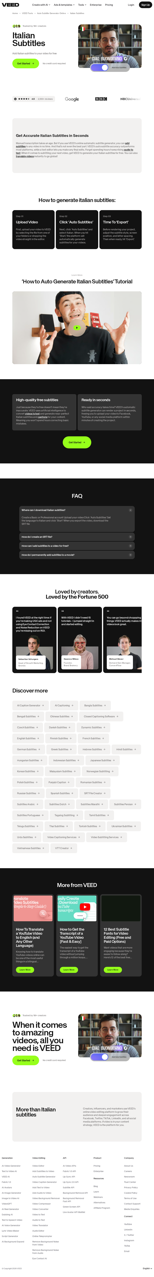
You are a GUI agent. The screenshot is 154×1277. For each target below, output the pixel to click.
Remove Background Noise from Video (45, 1243)
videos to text (32, 413)
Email (126, 1251)
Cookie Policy (130, 1193)
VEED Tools (27, 13)
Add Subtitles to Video (43, 1171)
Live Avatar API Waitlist (74, 1212)
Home (15, 13)
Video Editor (38, 1165)
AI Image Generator (11, 1193)
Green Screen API (71, 1206)
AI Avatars (7, 1187)
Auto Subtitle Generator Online (51, 13)
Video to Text (38, 1214)
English (146, 1268)
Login (131, 4)
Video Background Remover (46, 1198)
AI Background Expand (13, 1241)
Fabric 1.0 (6, 1182)
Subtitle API (68, 1187)
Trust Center (130, 1182)
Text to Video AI (9, 1171)
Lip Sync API (69, 1176)
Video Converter (40, 1209)
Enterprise (96, 4)
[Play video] (77, 327)
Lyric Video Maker (10, 1230)
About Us (128, 1165)
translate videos (25, 156)
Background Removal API (75, 1193)
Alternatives (99, 1202)
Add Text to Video (40, 1187)
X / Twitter (129, 1235)
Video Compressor (41, 1203)
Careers (128, 1171)
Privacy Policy (131, 1187)
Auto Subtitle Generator (43, 1176)
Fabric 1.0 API (69, 1171)
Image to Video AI (10, 1198)
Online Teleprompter (42, 1236)
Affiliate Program (102, 1208)
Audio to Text (38, 1220)
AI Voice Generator (11, 1225)
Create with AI (40, 4)
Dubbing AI (7, 1214)
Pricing (109, 4)
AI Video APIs (69, 1165)
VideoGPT (7, 1203)
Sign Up (145, 4)
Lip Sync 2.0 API (71, 1182)
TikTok (127, 1246)
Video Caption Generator (44, 1182)
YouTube (128, 1224)
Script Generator (10, 1236)
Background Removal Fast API (73, 1200)
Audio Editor (38, 1230)
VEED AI (6, 1176)
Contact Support (132, 1203)
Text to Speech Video (12, 1220)
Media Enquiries (131, 1209)
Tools (81, 4)
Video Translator (40, 1225)
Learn (96, 1191)
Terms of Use (130, 1198)
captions (42, 416)
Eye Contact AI (39, 1258)
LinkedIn (128, 1229)
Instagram (129, 1240)
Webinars (98, 1197)
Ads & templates (63, 4)
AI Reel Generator (10, 1209)
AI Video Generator (11, 1165)
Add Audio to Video (41, 1193)
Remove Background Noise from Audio (45, 1251)
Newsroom (129, 1176)
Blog (96, 1186)
